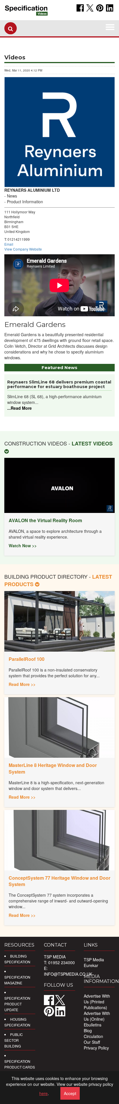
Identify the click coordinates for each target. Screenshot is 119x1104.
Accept (70, 1093)
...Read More (19, 408)
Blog (88, 1030)
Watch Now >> (23, 545)
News (12, 196)
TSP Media (94, 959)
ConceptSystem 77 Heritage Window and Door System (59, 881)
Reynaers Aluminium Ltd (32, 190)
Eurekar (91, 965)
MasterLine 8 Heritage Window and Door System (53, 768)
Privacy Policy (96, 1048)
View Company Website (23, 249)
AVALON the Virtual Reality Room (45, 520)
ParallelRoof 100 (26, 659)
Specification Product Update (17, 1004)
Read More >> (22, 684)
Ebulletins (92, 1025)
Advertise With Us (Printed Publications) (97, 1001)
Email (8, 244)
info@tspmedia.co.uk (68, 974)
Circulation (93, 1036)
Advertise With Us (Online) (97, 1016)
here (43, 1093)
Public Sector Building (13, 1040)
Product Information (25, 201)
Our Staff (92, 1042)
